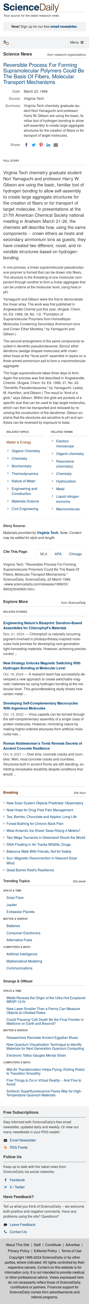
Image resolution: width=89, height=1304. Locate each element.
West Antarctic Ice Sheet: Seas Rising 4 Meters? (43, 830)
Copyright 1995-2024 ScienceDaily (36, 1257)
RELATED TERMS (62, 432)
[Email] (55, 145)
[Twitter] (33, 145)
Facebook (17, 1179)
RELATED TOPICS (17, 432)
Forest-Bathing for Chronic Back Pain (35, 823)
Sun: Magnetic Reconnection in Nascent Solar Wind (41, 861)
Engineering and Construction (24, 491)
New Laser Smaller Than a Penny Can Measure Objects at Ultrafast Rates (43, 1010)
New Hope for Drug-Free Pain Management (39, 809)
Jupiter (11, 904)
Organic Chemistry (26, 450)
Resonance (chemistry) (65, 464)
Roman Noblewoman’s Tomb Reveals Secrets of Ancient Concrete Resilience (42, 746)
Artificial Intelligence (21, 953)
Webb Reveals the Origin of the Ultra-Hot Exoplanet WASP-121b (45, 999)
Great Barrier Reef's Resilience (30, 869)
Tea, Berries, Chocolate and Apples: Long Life (41, 816)
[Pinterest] (41, 145)
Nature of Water (23, 480)
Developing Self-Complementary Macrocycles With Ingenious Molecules (40, 706)
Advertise (72, 1244)
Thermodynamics (25, 473)
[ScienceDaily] (31, 7)
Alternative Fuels (19, 939)
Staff (37, 1244)
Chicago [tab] (75, 553)
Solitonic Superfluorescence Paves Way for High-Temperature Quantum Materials (44, 1093)
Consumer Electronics (23, 932)
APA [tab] (58, 553)
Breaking (10, 792)
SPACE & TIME (12, 890)
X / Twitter (17, 1186)
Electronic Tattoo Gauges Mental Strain (36, 1055)
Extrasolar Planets (20, 911)
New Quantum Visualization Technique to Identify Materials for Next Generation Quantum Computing (45, 1046)
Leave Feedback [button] (22, 1224)
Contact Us (18, 1231)
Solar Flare (15, 897)
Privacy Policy (19, 1250)
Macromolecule (68, 508)
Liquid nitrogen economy (67, 499)
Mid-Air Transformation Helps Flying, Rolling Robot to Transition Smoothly (45, 1071)
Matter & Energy (18, 442)
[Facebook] (26, 145)
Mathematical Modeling (24, 961)
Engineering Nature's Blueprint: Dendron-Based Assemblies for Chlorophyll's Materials (42, 625)
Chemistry (19, 458)
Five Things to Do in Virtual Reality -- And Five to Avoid (43, 1082)
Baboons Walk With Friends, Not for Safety (38, 851)
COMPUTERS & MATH (16, 947)
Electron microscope (65, 443)
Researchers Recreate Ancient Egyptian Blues (42, 1037)
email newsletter (64, 26)
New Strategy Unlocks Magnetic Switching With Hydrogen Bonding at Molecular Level (42, 665)
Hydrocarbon (66, 481)
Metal (60, 488)
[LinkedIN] (48, 145)
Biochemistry (22, 465)
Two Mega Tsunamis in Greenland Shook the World (45, 837)
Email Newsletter (23, 1140)
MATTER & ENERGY (15, 919)
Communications (19, 968)
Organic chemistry (70, 453)
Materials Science (25, 501)
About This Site (17, 1244)
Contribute (53, 1244)
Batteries (13, 925)
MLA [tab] (43, 553)
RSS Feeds (19, 1147)
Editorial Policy (45, 1250)
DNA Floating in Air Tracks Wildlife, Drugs (38, 844)
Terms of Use (71, 1250)
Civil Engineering (25, 508)
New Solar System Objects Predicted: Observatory (44, 802)
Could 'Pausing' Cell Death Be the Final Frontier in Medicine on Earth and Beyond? (45, 1021)
